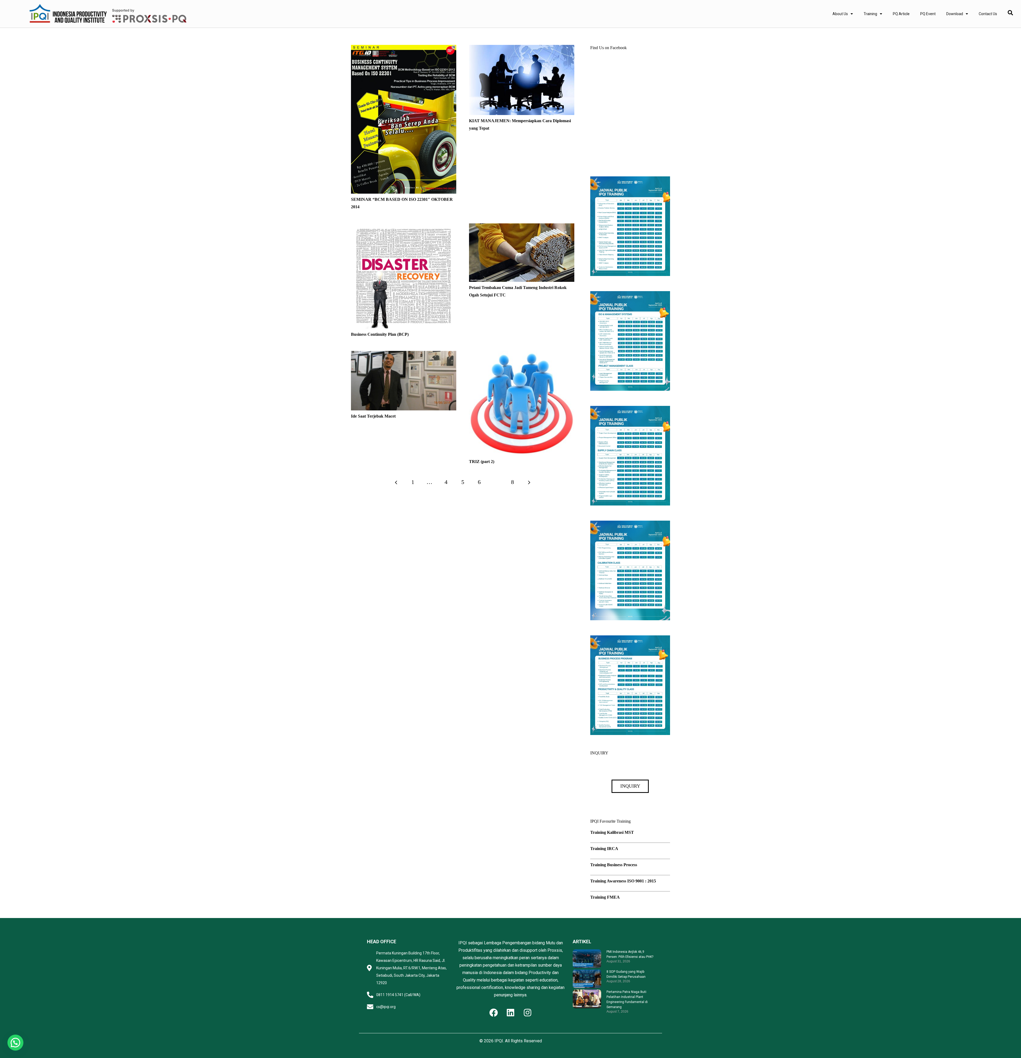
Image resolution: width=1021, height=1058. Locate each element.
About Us (840, 14)
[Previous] (396, 482)
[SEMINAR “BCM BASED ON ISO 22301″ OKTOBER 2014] (403, 48)
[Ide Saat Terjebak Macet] (403, 354)
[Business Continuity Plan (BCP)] (403, 227)
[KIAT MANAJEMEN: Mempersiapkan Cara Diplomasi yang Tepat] (521, 48)
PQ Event (928, 14)
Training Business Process (613, 864)
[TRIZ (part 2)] (521, 354)
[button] (15, 1043)
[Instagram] (527, 1012)
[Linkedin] (510, 1012)
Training (870, 14)
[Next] (529, 482)
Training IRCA (604, 848)
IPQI (499, 1040)
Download (954, 14)
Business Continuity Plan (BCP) (380, 334)
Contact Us (988, 14)
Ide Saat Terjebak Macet (373, 416)
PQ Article (901, 14)
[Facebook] (493, 1012)
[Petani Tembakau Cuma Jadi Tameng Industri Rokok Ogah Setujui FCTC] (521, 227)
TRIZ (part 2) (481, 461)
